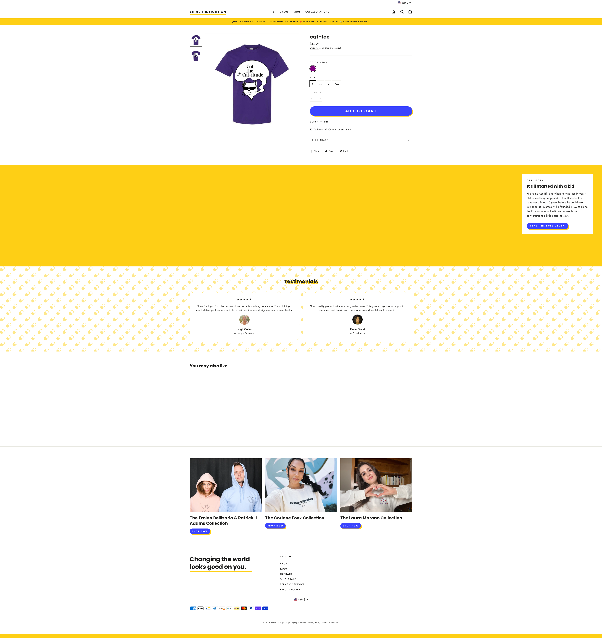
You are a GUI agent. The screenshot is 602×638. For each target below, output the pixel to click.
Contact (286, 574)
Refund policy (290, 589)
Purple (313, 68)
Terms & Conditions (330, 622)
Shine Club (281, 11)
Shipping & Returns (297, 622)
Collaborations (317, 11)
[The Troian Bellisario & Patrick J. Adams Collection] (226, 485)
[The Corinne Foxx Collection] (301, 485)
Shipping (314, 47)
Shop (297, 11)
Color (318, 62)
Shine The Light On (208, 12)
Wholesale (288, 579)
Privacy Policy (314, 622)
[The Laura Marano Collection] (376, 485)
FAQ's (284, 568)
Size (313, 77)
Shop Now (200, 531)
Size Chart (320, 140)
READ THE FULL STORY (547, 225)
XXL (337, 84)
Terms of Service (292, 584)
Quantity (316, 92)
